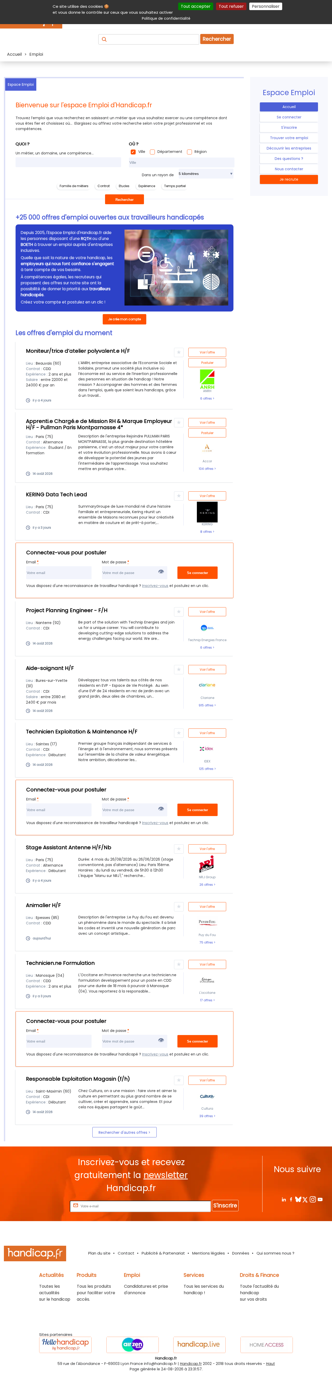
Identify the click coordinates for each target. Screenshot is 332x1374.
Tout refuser (231, 6)
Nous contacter (289, 169)
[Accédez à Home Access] (266, 1345)
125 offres (206, 769)
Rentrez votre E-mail (48, 1206)
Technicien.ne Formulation (60, 963)
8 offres (206, 532)
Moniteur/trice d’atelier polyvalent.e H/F (78, 351)
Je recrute (289, 179)
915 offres (206, 705)
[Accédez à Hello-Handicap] (65, 1345)
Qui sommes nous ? (275, 1253)
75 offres (206, 942)
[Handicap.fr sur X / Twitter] (305, 1199)
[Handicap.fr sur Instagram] (313, 1199)
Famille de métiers (74, 186)
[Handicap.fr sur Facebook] (291, 1199)
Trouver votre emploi (289, 137)
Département (169, 151)
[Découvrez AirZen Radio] (132, 1345)
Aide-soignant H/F (50, 668)
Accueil (289, 106)
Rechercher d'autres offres (123, 1132)
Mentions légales (208, 1253)
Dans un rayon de (158, 175)
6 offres (206, 398)
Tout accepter (196, 6)
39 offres (206, 1116)
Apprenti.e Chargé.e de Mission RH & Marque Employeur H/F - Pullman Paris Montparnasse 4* (99, 424)
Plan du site (99, 1253)
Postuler (207, 362)
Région (201, 151)
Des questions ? (289, 158)
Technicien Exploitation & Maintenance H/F (81, 731)
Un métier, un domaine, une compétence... (55, 153)
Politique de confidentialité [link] (166, 18)
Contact (126, 1253)
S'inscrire (289, 127)
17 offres (206, 1000)
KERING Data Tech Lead (56, 494)
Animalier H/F (43, 905)
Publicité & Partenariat (163, 1253)
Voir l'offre (207, 352)
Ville (141, 151)
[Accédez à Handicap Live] (199, 1345)
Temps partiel (175, 186)
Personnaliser (266, 6)
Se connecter (289, 117)
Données (240, 1253)
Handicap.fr (191, 1363)
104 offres (206, 469)
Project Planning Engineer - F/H (66, 610)
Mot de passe (115, 562)
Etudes (124, 186)
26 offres (206, 885)
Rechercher (217, 39)
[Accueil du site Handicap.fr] (35, 1254)
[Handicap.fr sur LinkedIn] (284, 1199)
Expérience (147, 186)
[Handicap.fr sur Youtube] (320, 1199)
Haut (270, 1363)
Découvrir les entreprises (289, 148)
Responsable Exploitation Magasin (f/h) (78, 1079)
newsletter (165, 1175)
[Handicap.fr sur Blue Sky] (298, 1199)
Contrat (104, 186)
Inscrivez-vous (155, 585)
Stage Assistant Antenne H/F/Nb (68, 847)
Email (32, 562)
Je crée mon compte (124, 319)
